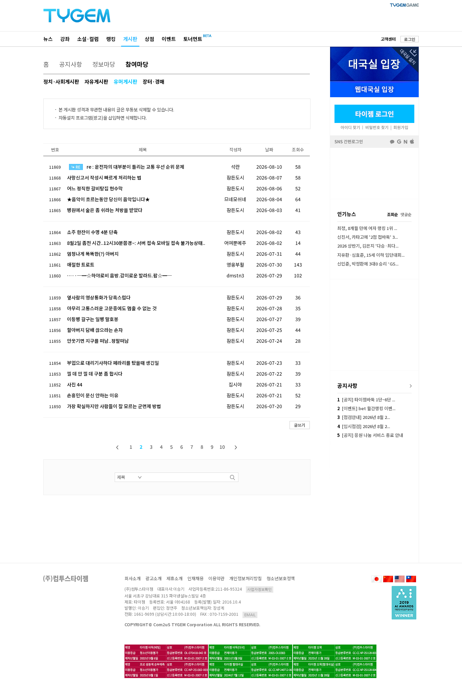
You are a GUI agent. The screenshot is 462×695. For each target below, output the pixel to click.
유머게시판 (125, 81)
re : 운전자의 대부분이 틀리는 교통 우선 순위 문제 (135, 166)
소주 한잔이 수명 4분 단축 (92, 232)
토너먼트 (192, 38)
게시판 (130, 38)
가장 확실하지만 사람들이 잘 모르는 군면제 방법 (114, 406)
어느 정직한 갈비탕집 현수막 (95, 188)
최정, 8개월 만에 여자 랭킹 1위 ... (367, 228)
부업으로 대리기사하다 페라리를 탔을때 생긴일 (113, 362)
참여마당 (136, 64)
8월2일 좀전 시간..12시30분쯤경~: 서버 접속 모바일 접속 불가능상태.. (136, 242)
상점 (149, 38)
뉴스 (48, 38)
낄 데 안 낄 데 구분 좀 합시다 (94, 373)
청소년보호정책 (281, 578)
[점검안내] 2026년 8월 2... (363, 417)
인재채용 (195, 578)
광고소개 (153, 578)
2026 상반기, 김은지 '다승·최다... (367, 246)
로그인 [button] (409, 39)
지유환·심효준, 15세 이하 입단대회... (371, 255)
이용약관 (216, 578)
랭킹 (111, 38)
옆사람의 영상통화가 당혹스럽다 (99, 297)
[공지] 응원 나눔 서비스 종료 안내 (370, 435)
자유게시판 (96, 81)
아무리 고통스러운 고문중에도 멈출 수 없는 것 (112, 308)
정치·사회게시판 (61, 81)
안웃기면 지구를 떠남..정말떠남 (98, 340)
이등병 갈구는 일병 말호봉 (92, 319)
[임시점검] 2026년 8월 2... (363, 426)
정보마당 (103, 64)
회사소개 (132, 578)
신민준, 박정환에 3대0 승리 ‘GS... (367, 263)
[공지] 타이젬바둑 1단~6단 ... (366, 399)
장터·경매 (153, 81)
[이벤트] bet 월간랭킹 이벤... (366, 408)
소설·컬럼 (88, 38)
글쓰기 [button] (299, 425)
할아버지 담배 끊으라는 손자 (95, 330)
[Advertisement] (374, 173)
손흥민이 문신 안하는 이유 (92, 395)
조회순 (392, 214)
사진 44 (74, 384)
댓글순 (406, 214)
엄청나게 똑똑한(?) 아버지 (93, 253)
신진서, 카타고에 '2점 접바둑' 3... (367, 237)
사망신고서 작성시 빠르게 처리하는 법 (104, 177)
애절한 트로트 (80, 264)
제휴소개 (174, 578)
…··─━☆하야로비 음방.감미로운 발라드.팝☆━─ (119, 275)
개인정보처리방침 (245, 578)
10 (222, 446)
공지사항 (70, 64)
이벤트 (169, 38)
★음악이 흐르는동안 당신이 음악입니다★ (108, 199)
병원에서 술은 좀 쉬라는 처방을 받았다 (104, 210)
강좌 (65, 38)
